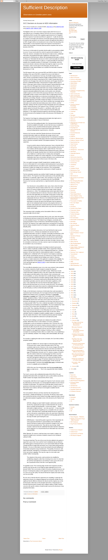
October (74, 303)
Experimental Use (74, 142)
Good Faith (73, 145)
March (74, 318)
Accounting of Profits (75, 81)
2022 (72, 275)
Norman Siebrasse (73, 22)
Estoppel (72, 134)
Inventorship (73, 162)
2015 (72, 290)
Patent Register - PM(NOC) (77, 416)
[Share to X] (44, 492)
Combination (73, 100)
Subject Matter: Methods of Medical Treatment (77, 247)
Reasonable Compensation (77, 219)
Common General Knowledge (74, 105)
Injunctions (73, 151)
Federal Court (73, 431)
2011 (72, 369)
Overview (72, 190)
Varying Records (74, 263)
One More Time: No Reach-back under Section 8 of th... (77, 340)
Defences (72, 119)
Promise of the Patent (75, 208)
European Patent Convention (74, 383)
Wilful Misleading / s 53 (76, 265)
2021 (72, 277)
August (74, 307)
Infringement (73, 147)
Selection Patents (74, 225)
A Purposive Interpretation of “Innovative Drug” (78, 344)
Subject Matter (74, 245)
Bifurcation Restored (77, 327)
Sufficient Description (45, 7)
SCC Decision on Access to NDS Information (78, 347)
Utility (71, 261)
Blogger (61, 549)
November (75, 301)
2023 (72, 273)
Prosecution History (75, 210)
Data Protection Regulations (77, 117)
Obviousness (73, 186)
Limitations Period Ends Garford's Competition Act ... (78, 335)
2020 (72, 280)
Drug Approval (74, 127)
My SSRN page (73, 30)
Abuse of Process (74, 77)
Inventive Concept (74, 160)
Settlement (73, 229)
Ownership (73, 192)
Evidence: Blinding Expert (76, 138)
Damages (72, 115)
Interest (72, 155)
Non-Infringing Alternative (76, 180)
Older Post (61, 538)
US (71, 401)
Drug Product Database (76, 423)
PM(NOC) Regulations (76, 378)
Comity (72, 102)
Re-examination (74, 217)
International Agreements (76, 159)
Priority (72, 204)
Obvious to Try (74, 184)
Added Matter (73, 83)
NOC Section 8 (74, 175)
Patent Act (73, 375)
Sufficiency (73, 250)
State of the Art (74, 241)
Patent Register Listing (76, 195)
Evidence (72, 136)
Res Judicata (73, 223)
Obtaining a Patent (75, 182)
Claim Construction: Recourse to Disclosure (76, 96)
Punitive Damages (75, 214)
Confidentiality (73, 109)
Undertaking (73, 257)
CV (70, 33)
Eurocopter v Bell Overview (76, 363)
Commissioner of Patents (76, 433)
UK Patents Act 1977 (75, 387)
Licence (72, 166)
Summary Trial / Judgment (77, 252)
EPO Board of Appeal (75, 435)
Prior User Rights (74, 202)
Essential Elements (75, 132)
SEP (71, 227)
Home (43, 538)
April (73, 316)
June (73, 311)
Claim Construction (75, 93)
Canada (72, 399)
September (75, 305)
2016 (72, 288)
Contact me (72, 28)
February (74, 320)
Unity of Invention (74, 259)
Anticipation (73, 87)
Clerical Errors (74, 99)
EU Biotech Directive (75, 391)
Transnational (73, 254)
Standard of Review (75, 235)
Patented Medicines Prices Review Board (77, 198)
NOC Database (74, 421)
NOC (71, 174)
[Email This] (41, 492)
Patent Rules (73, 376)
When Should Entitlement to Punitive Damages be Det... (78, 355)
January (74, 366)
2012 (72, 297)
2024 (72, 271)
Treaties (72, 256)
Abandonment (73, 75)
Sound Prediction (74, 230)
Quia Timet (73, 216)
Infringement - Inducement (77, 149)
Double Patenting (74, 125)
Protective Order (74, 212)
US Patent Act (73, 385)
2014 (72, 292)
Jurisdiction (73, 164)
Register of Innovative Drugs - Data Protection (77, 419)
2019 (72, 282)
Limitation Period (74, 168)
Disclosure (73, 120)
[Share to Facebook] (46, 492)
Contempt (72, 111)
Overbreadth (73, 188)
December (75, 299)
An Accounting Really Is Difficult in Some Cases (78, 351)
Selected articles (73, 31)
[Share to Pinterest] (47, 492)
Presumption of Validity (76, 200)
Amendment (73, 85)
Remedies (73, 221)
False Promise (74, 144)
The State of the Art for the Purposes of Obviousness (77, 324)
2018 (72, 284)
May (73, 314)
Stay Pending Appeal (75, 243)
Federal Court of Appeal (76, 429)
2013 (72, 295)
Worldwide (73, 397)
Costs (71, 113)
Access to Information (32, 494)
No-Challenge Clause (75, 172)
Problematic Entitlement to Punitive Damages (78, 359)
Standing (72, 237)
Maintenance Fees (75, 170)
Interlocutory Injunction (76, 157)
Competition (73, 107)
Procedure (73, 206)
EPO (71, 409)
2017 (72, 286)
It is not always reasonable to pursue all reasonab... (78, 330)
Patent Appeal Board (75, 194)
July (73, 309)
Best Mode (73, 88)
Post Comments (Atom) (36, 541)
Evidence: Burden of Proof (77, 140)
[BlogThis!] (43, 492)
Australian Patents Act (75, 389)
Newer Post (26, 538)
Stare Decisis (73, 239)
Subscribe (77, 67)
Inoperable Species (75, 153)
